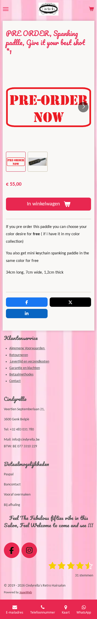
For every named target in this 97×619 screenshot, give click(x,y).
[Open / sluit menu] (5, 9)
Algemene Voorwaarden (27, 348)
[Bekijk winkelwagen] (91, 9)
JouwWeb (25, 592)
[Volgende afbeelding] (83, 107)
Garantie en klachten (24, 368)
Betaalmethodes (21, 375)
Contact (15, 381)
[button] (16, 161)
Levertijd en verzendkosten (29, 362)
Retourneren (18, 355)
